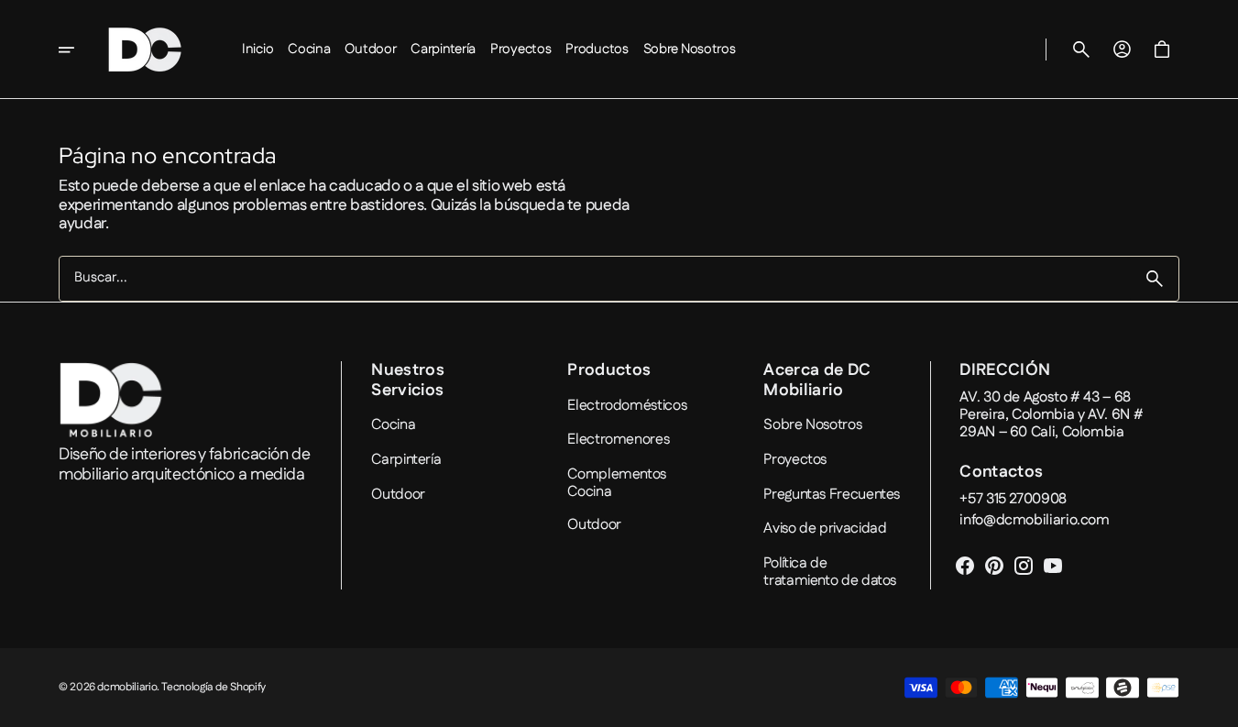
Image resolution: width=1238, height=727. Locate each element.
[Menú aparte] (79, 49)
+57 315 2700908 (1013, 499)
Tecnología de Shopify (213, 687)
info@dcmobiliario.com (1034, 520)
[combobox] (595, 279)
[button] (1081, 49)
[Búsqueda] (1154, 279)
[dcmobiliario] (145, 49)
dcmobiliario (127, 687)
